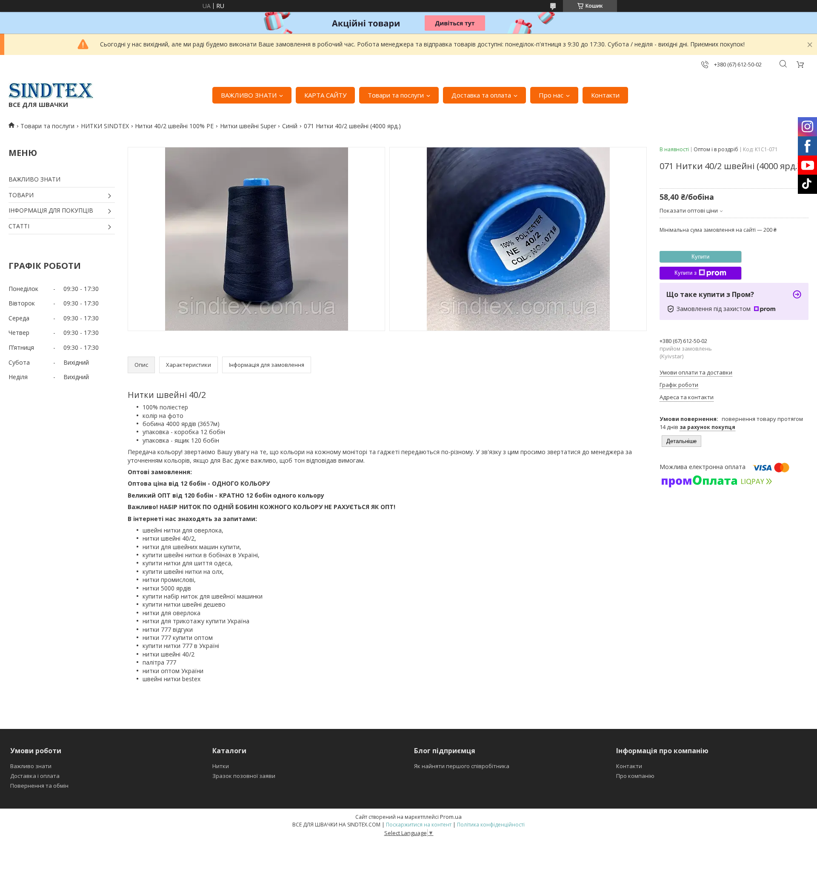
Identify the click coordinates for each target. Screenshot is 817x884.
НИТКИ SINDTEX (105, 126)
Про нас (551, 95)
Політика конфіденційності (491, 824)
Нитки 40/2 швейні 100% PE (174, 126)
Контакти (605, 95)
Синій (289, 126)
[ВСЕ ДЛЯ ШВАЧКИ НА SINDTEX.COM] (51, 90)
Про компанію (635, 776)
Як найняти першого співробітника (461, 766)
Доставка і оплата (35, 776)
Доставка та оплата (481, 95)
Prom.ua (451, 817)
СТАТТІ (19, 226)
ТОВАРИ (21, 195)
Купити (700, 256)
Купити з (685, 273)
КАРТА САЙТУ (325, 95)
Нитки (220, 766)
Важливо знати (30, 766)
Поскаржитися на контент (418, 824)
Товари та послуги (396, 95)
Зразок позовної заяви (243, 776)
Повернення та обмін (39, 785)
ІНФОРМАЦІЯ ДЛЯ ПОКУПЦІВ (51, 210)
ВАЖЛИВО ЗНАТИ (249, 95)
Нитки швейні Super (248, 126)
